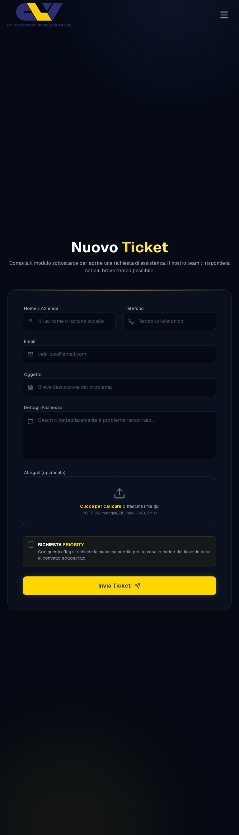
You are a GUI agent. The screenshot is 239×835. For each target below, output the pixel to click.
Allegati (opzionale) (44, 472)
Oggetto (33, 374)
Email (29, 341)
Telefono (134, 308)
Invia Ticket (114, 585)
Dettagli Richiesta (43, 407)
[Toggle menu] (224, 14)
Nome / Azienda (41, 308)
